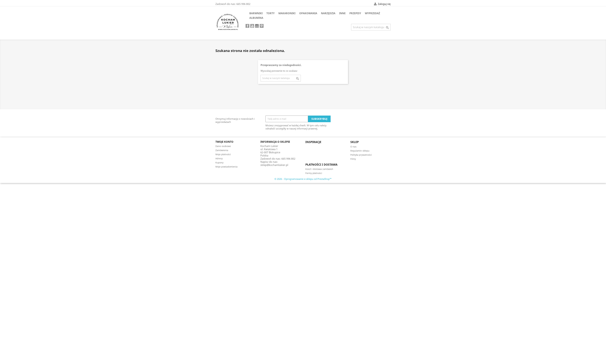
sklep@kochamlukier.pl (274, 165)
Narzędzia (328, 13)
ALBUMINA (256, 18)
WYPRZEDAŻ (372, 13)
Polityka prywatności (361, 154)
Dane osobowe (223, 146)
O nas (353, 146)
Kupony (219, 162)
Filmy (353, 158)
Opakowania (308, 13)
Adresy (219, 158)
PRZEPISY (355, 13)
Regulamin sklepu (359, 150)
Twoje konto (224, 142)
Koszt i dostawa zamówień (319, 169)
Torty (270, 13)
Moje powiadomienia (226, 166)
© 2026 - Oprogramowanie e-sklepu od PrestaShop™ (303, 178)
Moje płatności (223, 154)
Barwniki (256, 13)
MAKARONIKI (286, 13)
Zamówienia (221, 150)
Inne (342, 13)
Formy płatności (313, 173)
